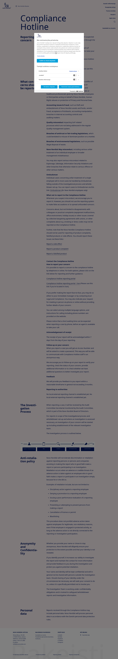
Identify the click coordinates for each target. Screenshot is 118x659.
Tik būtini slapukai (49, 87)
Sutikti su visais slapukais (47, 60)
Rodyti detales (41, 56)
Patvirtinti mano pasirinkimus (70, 87)
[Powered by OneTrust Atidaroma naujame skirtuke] (76, 91)
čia (56, 53)
